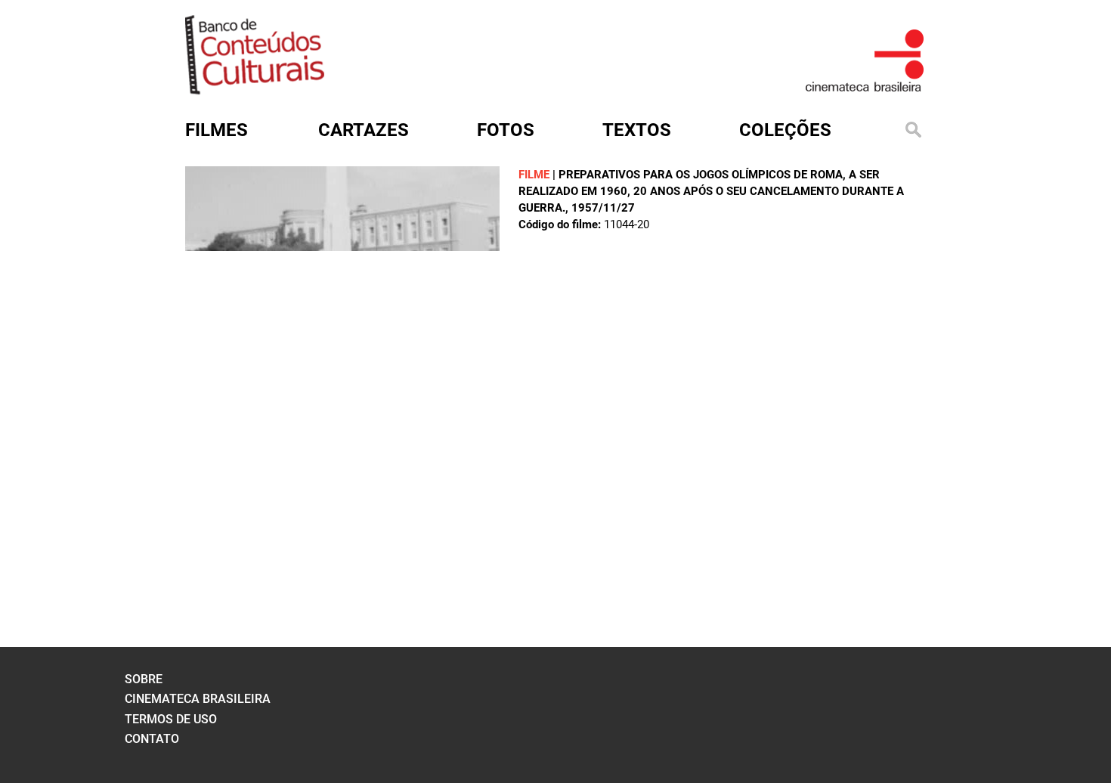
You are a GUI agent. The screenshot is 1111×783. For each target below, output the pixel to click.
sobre (143, 679)
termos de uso (171, 719)
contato (152, 739)
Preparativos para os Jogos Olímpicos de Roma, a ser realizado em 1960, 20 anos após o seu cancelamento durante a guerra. (711, 191)
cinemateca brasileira (198, 699)
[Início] (254, 89)
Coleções (785, 130)
